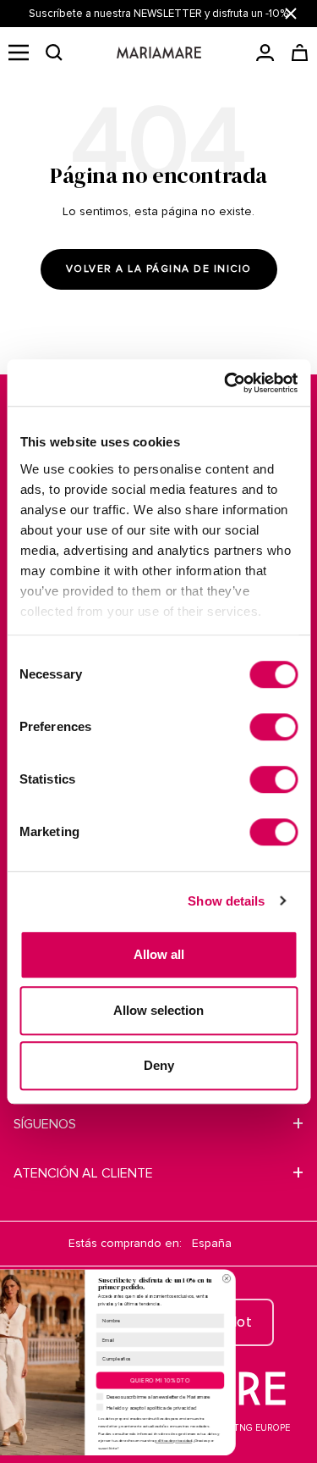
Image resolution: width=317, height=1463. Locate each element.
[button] (54, 52)
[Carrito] (300, 52)
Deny (159, 1065)
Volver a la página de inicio (159, 269)
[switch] (273, 726)
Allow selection (158, 1010)
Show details (226, 901)
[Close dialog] (279, 1278)
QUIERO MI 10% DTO (213, 1380)
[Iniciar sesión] (265, 52)
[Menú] (18, 52)
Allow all (159, 954)
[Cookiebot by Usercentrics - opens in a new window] (226, 383)
